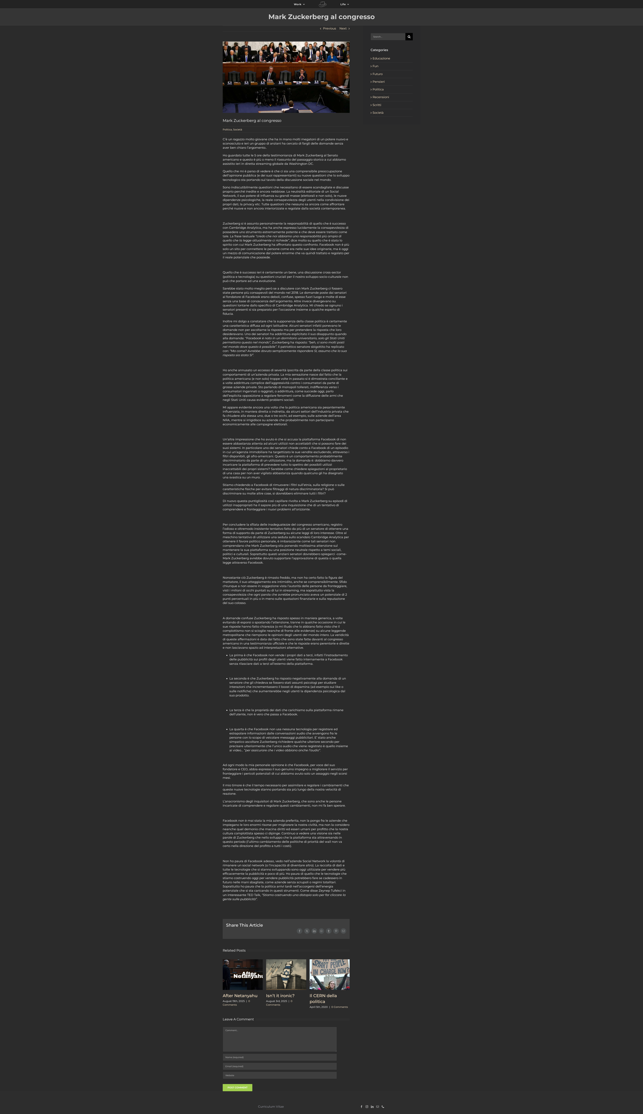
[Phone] (383, 1106)
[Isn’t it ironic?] (286, 961)
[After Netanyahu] (243, 961)
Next (343, 28)
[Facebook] (361, 1106)
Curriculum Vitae (271, 1106)
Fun (375, 66)
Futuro (378, 74)
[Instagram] (367, 1106)
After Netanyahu (240, 995)
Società (237, 129)
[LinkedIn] (372, 1106)
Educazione (381, 58)
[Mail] (377, 1106)
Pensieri (379, 82)
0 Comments (339, 1007)
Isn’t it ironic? (280, 995)
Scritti (377, 105)
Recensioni (381, 97)
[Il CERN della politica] (330, 961)
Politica (227, 129)
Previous (329, 28)
